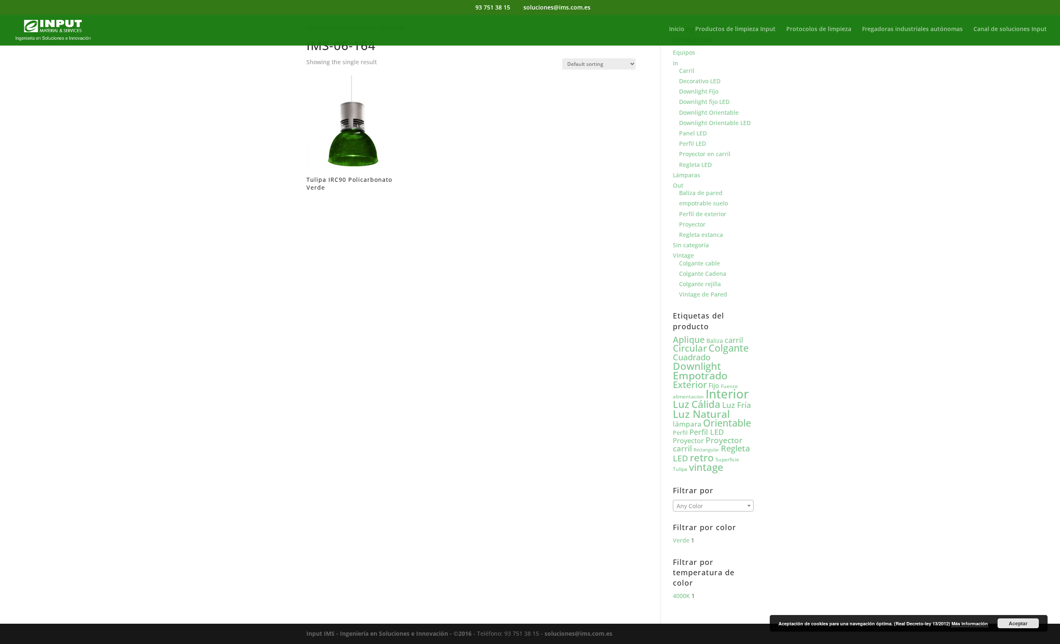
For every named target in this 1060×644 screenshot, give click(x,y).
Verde (681, 540)
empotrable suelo (703, 203)
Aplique (689, 339)
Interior (727, 394)
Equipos (684, 52)
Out (678, 185)
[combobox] (713, 505)
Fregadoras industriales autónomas (912, 29)
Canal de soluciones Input (1010, 29)
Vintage (683, 255)
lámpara (687, 424)
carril (734, 340)
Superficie (727, 459)
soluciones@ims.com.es (578, 633)
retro (702, 457)
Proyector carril (707, 444)
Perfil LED (692, 143)
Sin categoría (691, 245)
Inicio (676, 29)
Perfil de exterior (702, 214)
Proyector (692, 224)
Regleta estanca (701, 235)
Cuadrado (692, 357)
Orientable (727, 423)
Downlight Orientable (709, 112)
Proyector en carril (704, 154)
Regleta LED (695, 165)
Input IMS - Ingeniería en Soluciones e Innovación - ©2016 (389, 633)
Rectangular (706, 450)
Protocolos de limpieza (818, 29)
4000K (681, 596)
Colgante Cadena (702, 273)
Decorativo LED (699, 81)
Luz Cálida (696, 404)
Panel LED (693, 133)
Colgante (728, 348)
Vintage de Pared (703, 294)
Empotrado (700, 375)
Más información (970, 623)
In (675, 63)
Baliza (714, 341)
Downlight (697, 366)
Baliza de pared (701, 193)
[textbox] (713, 506)
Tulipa (680, 469)
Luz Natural (701, 414)
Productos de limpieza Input (735, 29)
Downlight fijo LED (704, 102)
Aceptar (1018, 623)
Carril (686, 71)
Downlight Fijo (698, 91)
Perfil (680, 433)
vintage (706, 467)
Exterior (690, 385)
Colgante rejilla (700, 284)
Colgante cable (699, 263)
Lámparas (686, 175)
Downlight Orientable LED (715, 123)
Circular (690, 348)
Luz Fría (736, 404)
